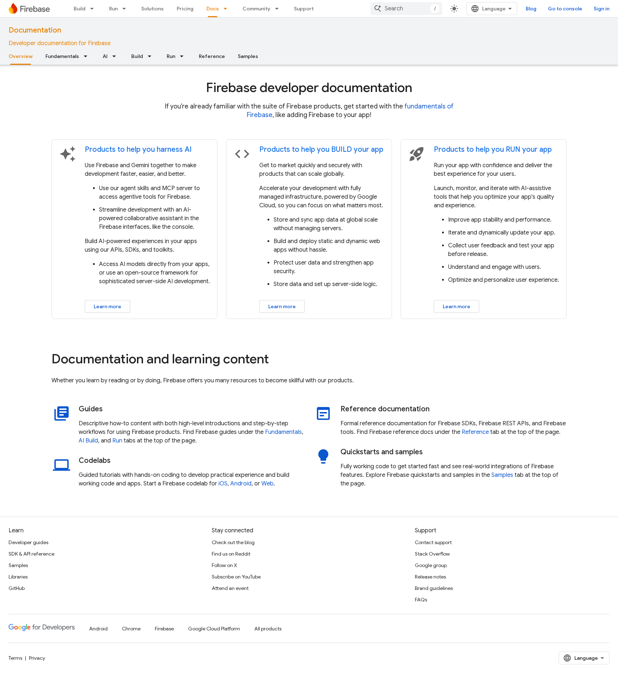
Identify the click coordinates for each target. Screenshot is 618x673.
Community (256, 8)
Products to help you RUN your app (493, 149)
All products (267, 628)
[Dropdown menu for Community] (279, 8)
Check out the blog (233, 542)
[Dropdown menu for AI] (116, 56)
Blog (531, 8)
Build (79, 8)
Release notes (430, 576)
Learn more (107, 306)
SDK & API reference (31, 554)
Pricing (185, 8)
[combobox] (406, 8)
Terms (15, 658)
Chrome (131, 628)
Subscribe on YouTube (236, 576)
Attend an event (230, 588)
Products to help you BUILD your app (321, 149)
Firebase (164, 628)
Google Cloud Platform (214, 628)
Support (304, 8)
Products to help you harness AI (138, 149)
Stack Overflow (432, 554)
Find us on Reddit (231, 554)
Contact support (433, 542)
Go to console (565, 8)
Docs (212, 8)
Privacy (37, 658)
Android (240, 483)
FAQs (421, 599)
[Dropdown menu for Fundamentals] (87, 56)
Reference (212, 56)
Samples (248, 56)
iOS (223, 483)
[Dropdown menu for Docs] (227, 8)
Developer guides (28, 542)
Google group (431, 565)
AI (105, 56)
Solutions (152, 8)
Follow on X (224, 565)
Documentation (35, 30)
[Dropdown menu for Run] (126, 8)
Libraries (18, 576)
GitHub (17, 588)
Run (113, 8)
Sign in (601, 8)
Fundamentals (62, 56)
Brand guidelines (434, 588)
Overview (21, 56)
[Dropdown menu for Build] (94, 8)
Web (267, 483)
